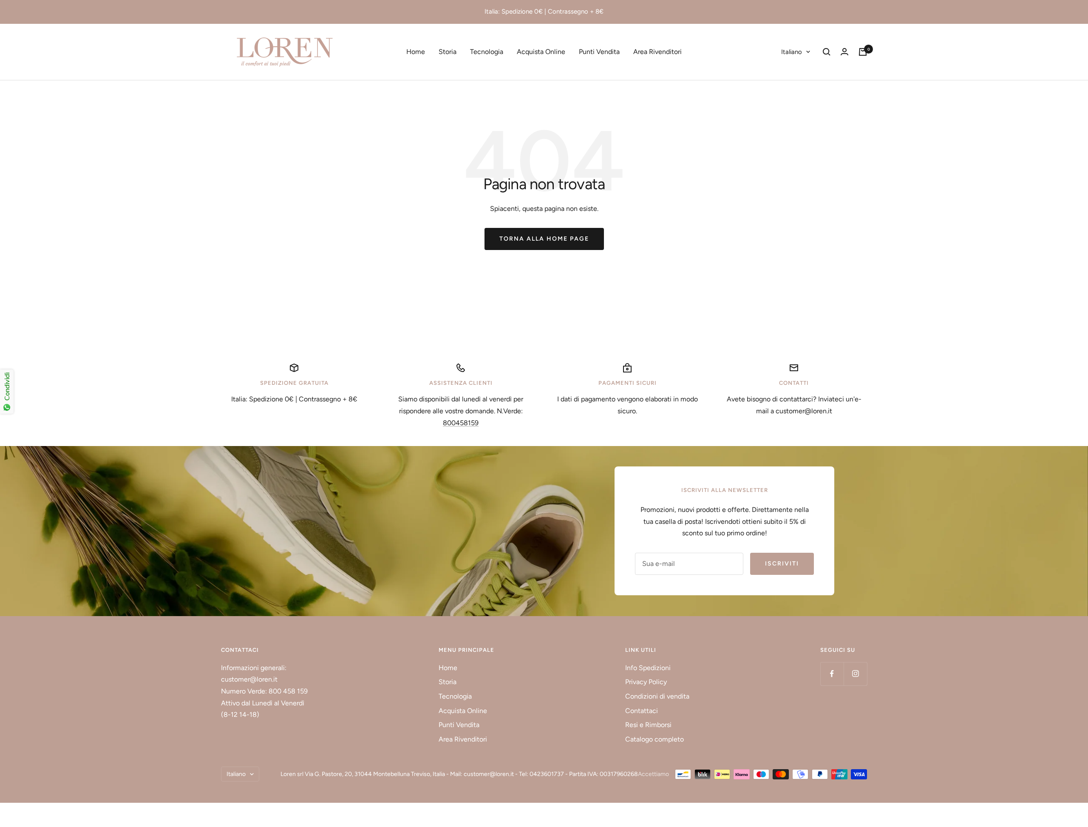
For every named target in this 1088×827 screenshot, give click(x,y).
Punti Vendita (599, 52)
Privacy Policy (646, 682)
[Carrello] (862, 52)
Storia (447, 52)
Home (415, 52)
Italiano (791, 52)
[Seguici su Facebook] (832, 673)
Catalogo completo (654, 739)
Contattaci (641, 711)
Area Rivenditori (657, 52)
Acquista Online (541, 52)
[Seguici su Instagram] (855, 673)
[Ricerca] (826, 52)
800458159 (461, 423)
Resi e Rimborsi (648, 725)
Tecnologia (486, 52)
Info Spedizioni (648, 668)
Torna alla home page (544, 238)
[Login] (844, 51)
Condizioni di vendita (657, 696)
